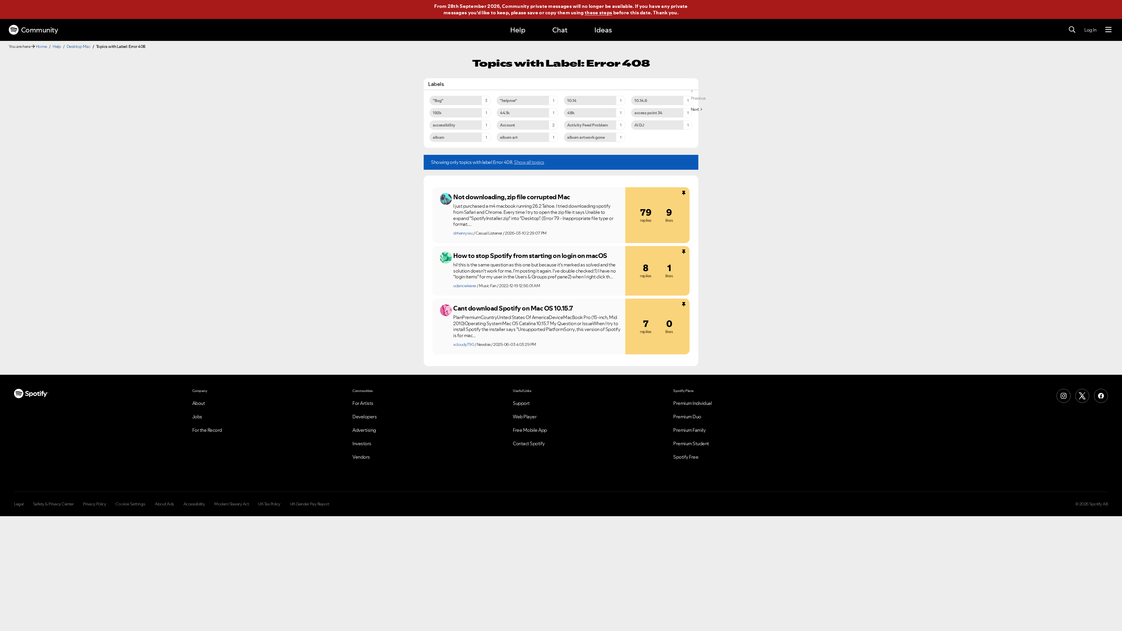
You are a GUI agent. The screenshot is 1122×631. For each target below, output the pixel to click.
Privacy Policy (94, 504)
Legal (19, 504)
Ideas (603, 30)
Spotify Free (685, 457)
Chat (559, 30)
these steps (598, 12)
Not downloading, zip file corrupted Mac (511, 197)
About (198, 403)
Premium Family (689, 430)
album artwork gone (586, 137)
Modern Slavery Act (231, 504)
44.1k (505, 113)
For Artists (362, 403)
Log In (1090, 30)
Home (41, 46)
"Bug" (438, 100)
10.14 (571, 100)
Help (517, 30)
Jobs (197, 416)
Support (521, 403)
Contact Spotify (529, 443)
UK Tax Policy (269, 504)
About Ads (164, 504)
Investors (361, 443)
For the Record (207, 430)
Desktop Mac (79, 46)
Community (39, 30)
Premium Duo (687, 416)
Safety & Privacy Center (53, 504)
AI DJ (639, 125)
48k (570, 113)
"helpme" (508, 100)
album (438, 137)
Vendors (361, 457)
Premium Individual (692, 403)
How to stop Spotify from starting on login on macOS (530, 255)
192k (437, 113)
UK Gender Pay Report (309, 504)
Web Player (524, 416)
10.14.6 (640, 100)
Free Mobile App (530, 430)
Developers (364, 416)
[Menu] (1108, 30)
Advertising (364, 430)
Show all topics (529, 162)
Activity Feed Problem (587, 125)
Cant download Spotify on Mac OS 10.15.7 (513, 308)
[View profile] (446, 199)
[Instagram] (1064, 396)
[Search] (1072, 30)
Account (507, 125)
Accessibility (194, 504)
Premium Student (691, 443)
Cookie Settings (130, 504)
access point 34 (648, 113)
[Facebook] (1101, 396)
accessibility (444, 125)
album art (509, 137)
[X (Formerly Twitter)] (1082, 396)
